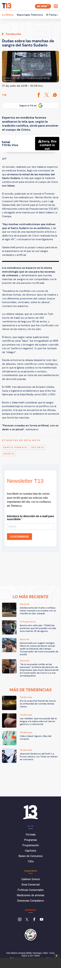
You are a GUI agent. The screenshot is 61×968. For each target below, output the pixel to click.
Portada (30, 834)
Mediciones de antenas (30, 895)
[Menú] (56, 6)
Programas (30, 840)
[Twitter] (27, 919)
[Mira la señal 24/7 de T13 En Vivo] (43, 6)
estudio (38, 447)
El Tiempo (52, 14)
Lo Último (8, 14)
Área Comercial (31, 884)
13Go (30, 861)
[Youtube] (41, 919)
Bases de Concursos (30, 856)
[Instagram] (19, 919)
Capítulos (30, 850)
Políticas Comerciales (30, 890)
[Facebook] (34, 919)
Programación (30, 845)
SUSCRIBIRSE (19, 536)
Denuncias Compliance (30, 900)
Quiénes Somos (30, 879)
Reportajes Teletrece (30, 14)
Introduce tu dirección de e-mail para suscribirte (30, 518)
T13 (4, 95)
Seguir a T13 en (28, 105)
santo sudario (15, 447)
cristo (8, 453)
